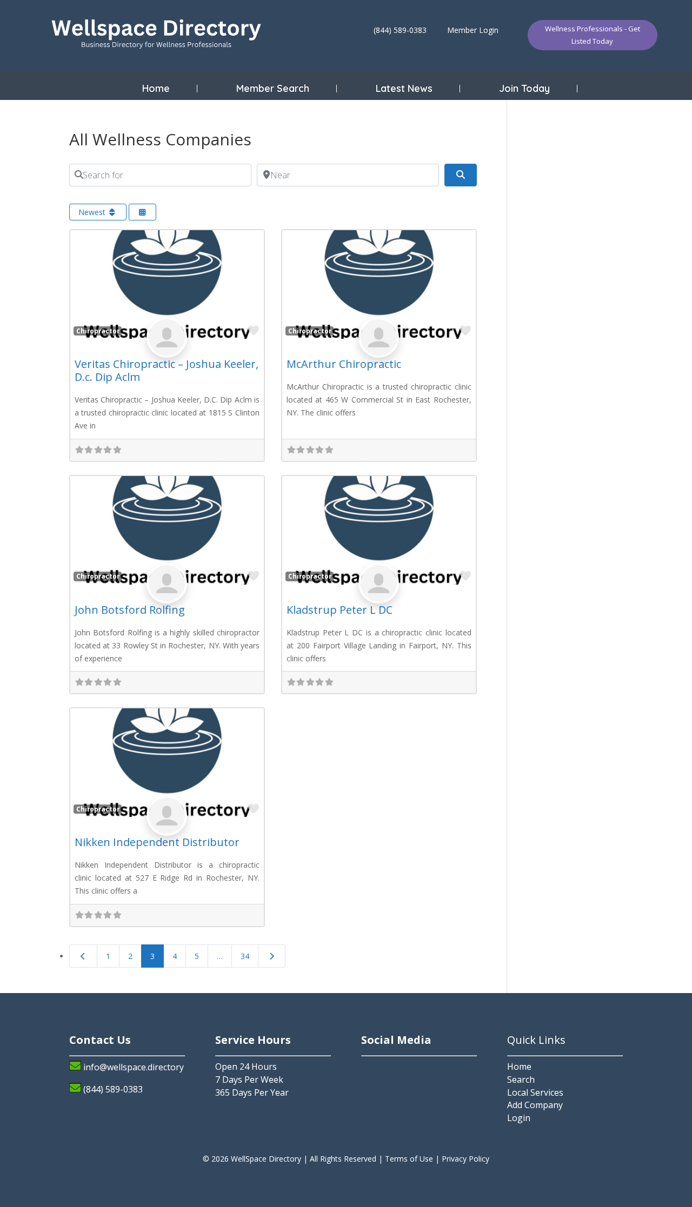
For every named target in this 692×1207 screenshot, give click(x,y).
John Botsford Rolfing (130, 609)
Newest (93, 212)
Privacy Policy (465, 1159)
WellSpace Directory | (270, 1159)
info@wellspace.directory (133, 1067)
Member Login (472, 30)
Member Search (272, 88)
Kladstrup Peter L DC (339, 609)
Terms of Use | (413, 1159)
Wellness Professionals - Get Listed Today (592, 34)
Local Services (535, 1092)
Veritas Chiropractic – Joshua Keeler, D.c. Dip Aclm (166, 370)
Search (521, 1079)
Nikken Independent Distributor (157, 842)
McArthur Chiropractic (344, 364)
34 (245, 956)
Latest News (404, 88)
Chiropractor (97, 330)
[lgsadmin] (167, 350)
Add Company (535, 1105)
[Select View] (143, 212)
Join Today (524, 88)
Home (156, 88)
